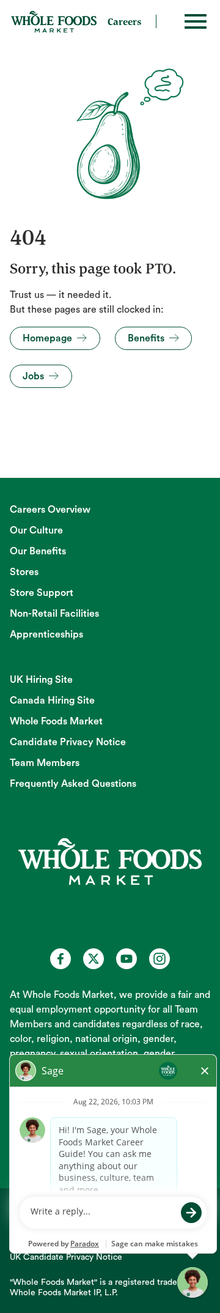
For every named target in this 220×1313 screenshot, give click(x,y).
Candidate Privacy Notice (68, 742)
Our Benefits (38, 551)
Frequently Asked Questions (73, 784)
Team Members (44, 763)
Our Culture (36, 530)
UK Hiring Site (41, 680)
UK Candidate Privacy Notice (66, 1257)
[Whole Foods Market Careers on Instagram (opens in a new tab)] (159, 958)
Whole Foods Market (56, 721)
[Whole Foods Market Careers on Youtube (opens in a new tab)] (126, 958)
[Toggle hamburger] (195, 21)
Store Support (41, 593)
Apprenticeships (46, 634)
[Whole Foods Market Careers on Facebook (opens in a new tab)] (60, 958)
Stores (24, 572)
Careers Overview (50, 510)
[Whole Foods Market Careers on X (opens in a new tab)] (93, 958)
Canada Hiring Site (52, 700)
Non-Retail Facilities (54, 614)
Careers (124, 21)
